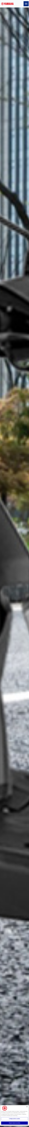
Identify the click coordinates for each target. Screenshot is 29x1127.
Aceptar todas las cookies (14, 1123)
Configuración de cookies (14, 1118)
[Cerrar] (27, 1106)
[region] (14, 1115)
